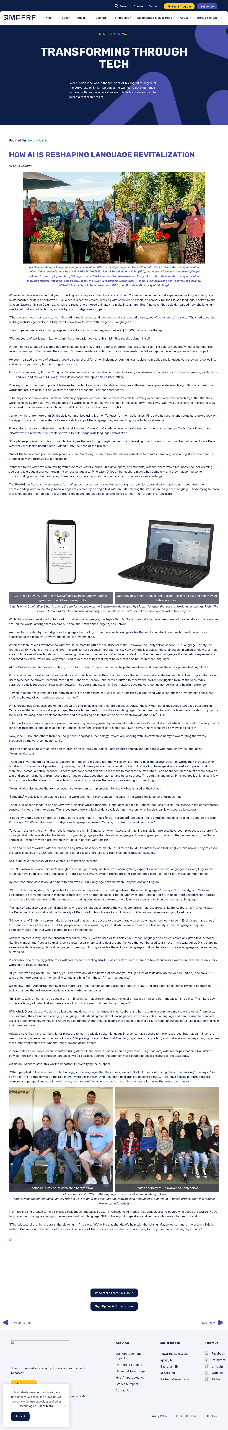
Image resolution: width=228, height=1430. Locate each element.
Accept (20, 1416)
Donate (138, 6)
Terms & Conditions (187, 1416)
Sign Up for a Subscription (114, 1306)
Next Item (208, 1323)
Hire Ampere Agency (130, 1377)
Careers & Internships (130, 1371)
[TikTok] (213, 1379)
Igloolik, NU (168, 1373)
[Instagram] (215, 1360)
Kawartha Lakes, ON (174, 1353)
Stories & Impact (127, 1384)
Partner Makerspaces (175, 1379)
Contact (153, 6)
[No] (65, 1405)
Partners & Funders (129, 1364)
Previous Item (22, 1323)
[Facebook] (215, 1353)
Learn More (45, 1406)
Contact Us (123, 1390)
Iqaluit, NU (167, 1360)
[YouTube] (214, 1373)
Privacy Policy (159, 1416)
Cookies (212, 1416)
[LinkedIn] (214, 1366)
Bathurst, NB (169, 1366)
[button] (121, 6)
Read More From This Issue (114, 1293)
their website (46, 420)
